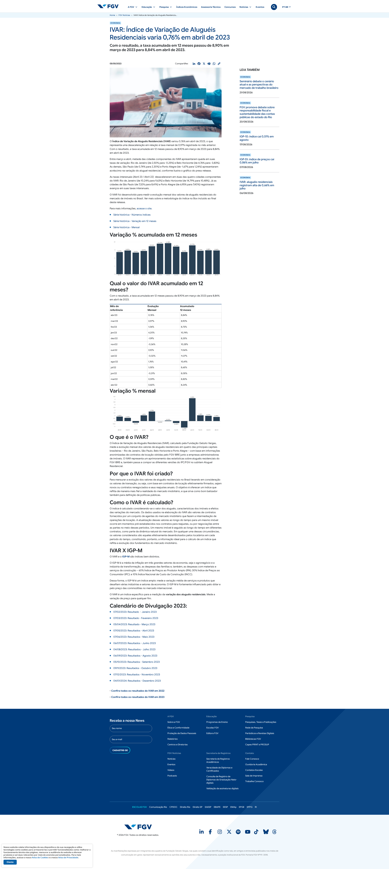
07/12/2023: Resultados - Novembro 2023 (136, 674)
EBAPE (217, 807)
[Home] (109, 6)
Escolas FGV (212, 727)
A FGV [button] (131, 7)
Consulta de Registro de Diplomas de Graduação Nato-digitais (221, 779)
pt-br (285, 7)
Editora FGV (212, 733)
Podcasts (172, 775)
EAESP (208, 807)
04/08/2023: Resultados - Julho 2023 (134, 649)
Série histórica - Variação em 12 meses (134, 221)
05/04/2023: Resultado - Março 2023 (134, 624)
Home (112, 15)
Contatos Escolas (254, 770)
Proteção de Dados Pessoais (181, 733)
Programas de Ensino (217, 722)
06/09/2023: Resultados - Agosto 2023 (135, 655)
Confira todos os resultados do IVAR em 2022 (137, 690)
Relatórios (172, 739)
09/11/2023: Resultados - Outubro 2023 (135, 668)
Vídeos (170, 770)
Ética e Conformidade (178, 727)
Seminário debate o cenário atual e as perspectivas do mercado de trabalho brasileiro (259, 85)
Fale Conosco (252, 758)
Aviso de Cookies (40, 857)
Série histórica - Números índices (132, 214)
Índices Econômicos (186, 7)
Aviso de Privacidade (68, 857)
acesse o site (144, 208)
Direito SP (197, 807)
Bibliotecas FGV (253, 739)
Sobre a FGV (173, 722)
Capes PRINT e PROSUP (257, 744)
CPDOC (173, 807)
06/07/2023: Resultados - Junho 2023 (134, 643)
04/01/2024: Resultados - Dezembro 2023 (137, 680)
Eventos (260, 7)
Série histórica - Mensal (126, 227)
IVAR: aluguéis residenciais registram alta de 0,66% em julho (257, 185)
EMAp (233, 807)
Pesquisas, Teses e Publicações (260, 722)
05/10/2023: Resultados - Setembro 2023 (136, 661)
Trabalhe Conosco (254, 781)
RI (256, 807)
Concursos (230, 7)
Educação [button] (147, 7)
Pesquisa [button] (164, 7)
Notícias (171, 758)
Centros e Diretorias (177, 744)
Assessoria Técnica (210, 7)
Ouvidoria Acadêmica (256, 764)
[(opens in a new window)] (201, 832)
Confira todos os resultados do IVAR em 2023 (137, 697)
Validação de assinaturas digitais (222, 788)
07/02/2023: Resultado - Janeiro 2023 (135, 611)
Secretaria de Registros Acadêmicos (218, 760)
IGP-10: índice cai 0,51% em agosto (257, 138)
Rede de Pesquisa (254, 727)
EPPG (249, 807)
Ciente (10, 862)
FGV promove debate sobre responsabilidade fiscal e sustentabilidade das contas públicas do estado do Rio (257, 112)
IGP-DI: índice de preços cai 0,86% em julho (257, 161)
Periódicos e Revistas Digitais (259, 733)
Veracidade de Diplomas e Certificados (219, 769)
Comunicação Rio (158, 807)
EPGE (241, 807)
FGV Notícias (124, 15)
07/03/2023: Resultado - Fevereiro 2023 (135, 618)
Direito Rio (185, 807)
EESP (225, 807)
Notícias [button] (243, 7)
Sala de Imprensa (253, 775)
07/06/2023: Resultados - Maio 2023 (133, 636)
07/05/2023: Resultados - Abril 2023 (133, 630)
